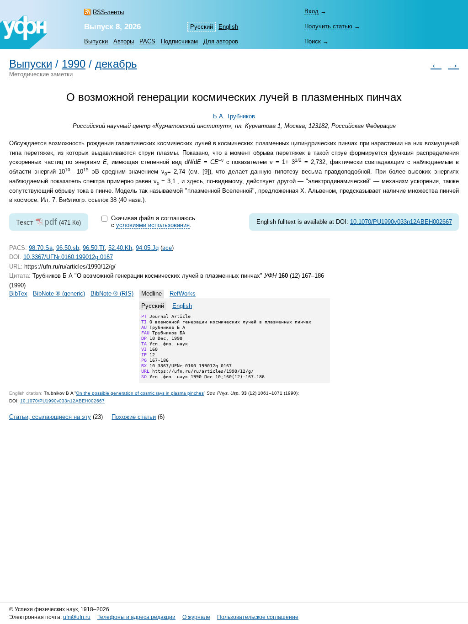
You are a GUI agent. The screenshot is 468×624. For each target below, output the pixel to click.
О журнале (196, 617)
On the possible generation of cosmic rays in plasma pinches (140, 393)
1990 (73, 64)
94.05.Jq (147, 247)
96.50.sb (67, 247)
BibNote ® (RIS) (111, 293)
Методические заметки (41, 74)
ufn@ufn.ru (76, 617)
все (167, 247)
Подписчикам (179, 41)
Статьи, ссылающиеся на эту (50, 416)
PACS (147, 41)
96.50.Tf (94, 247)
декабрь (116, 64)
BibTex (18, 293)
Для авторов (220, 41)
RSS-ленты (108, 12)
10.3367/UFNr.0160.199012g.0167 (68, 257)
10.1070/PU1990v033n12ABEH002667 (401, 221)
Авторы (123, 41)
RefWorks (183, 293)
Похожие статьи (134, 416)
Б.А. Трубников (234, 116)
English (228, 26)
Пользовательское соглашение (257, 617)
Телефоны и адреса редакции (136, 617)
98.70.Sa (41, 247)
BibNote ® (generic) (59, 293)
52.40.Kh (120, 247)
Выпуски (96, 41)
